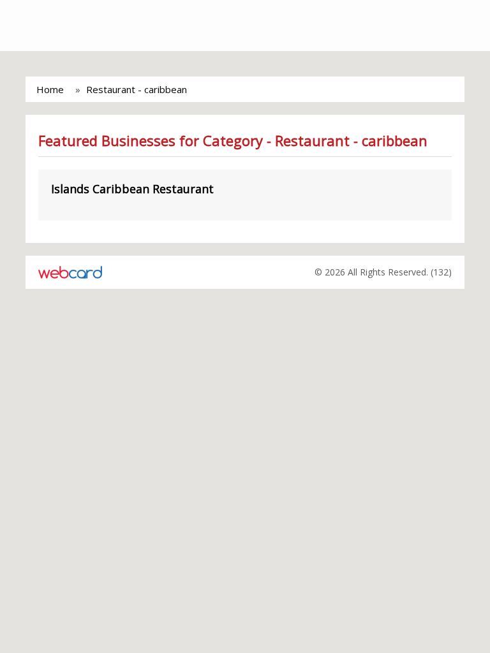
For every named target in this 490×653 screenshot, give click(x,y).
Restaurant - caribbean (136, 89)
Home (50, 89)
